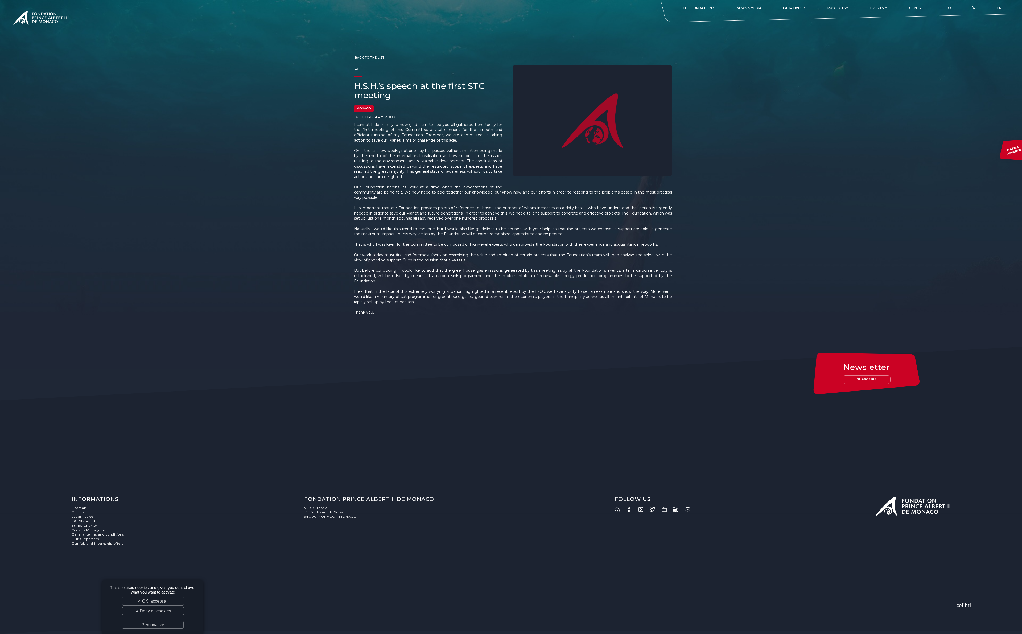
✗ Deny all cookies (153, 611)
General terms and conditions (98, 534)
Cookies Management (91, 530)
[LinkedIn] (678, 509)
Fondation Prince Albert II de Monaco (40, 19)
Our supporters (85, 539)
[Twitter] (655, 509)
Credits (78, 512)
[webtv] (666, 509)
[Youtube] (690, 509)
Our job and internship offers (97, 543)
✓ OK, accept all (153, 601)
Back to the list (369, 57)
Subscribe (866, 379)
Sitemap (79, 508)
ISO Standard (83, 521)
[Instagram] (643, 509)
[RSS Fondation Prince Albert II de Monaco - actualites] (620, 509)
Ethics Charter (84, 526)
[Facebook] (631, 509)
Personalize (153, 625)
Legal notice (82, 516)
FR (999, 8)
